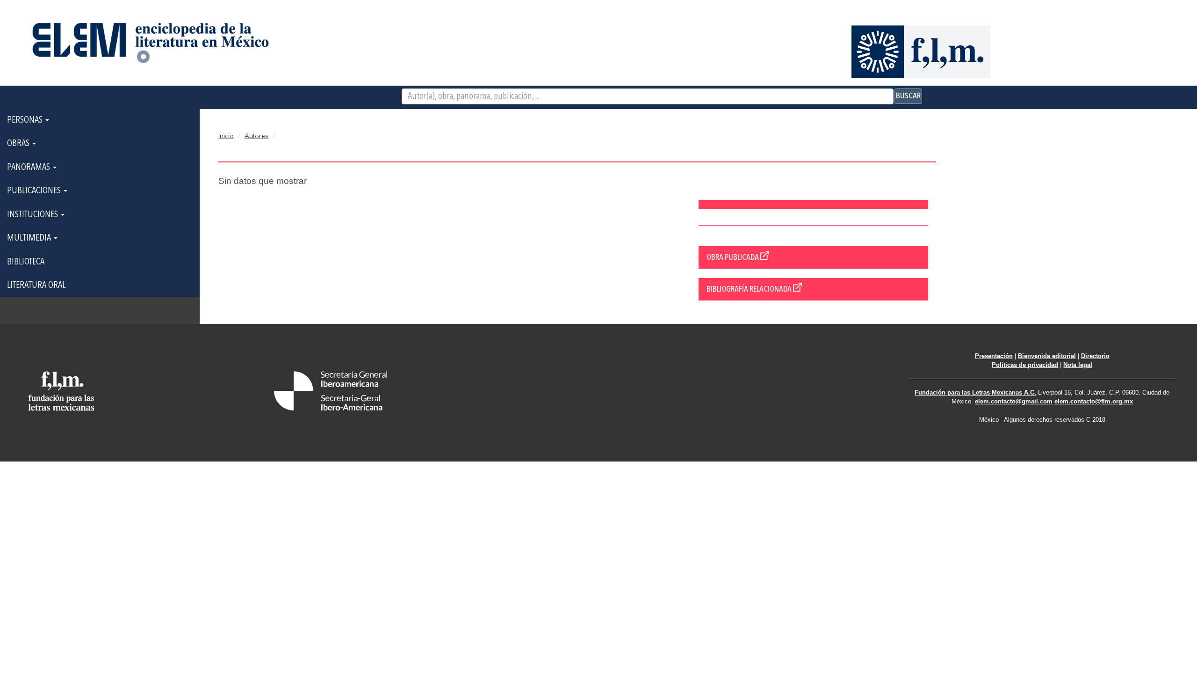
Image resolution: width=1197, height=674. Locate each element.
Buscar (908, 96)
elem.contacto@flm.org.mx (1093, 401)
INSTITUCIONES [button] (33, 215)
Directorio (1095, 355)
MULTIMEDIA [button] (30, 238)
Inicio (226, 136)
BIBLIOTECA (25, 262)
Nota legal (1077, 364)
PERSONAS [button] (25, 120)
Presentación (994, 355)
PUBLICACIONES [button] (35, 191)
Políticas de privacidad (1025, 364)
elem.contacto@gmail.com (1014, 401)
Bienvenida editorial (1047, 355)
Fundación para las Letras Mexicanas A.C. (975, 392)
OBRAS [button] (19, 143)
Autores (256, 136)
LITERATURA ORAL (36, 285)
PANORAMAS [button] (29, 167)
